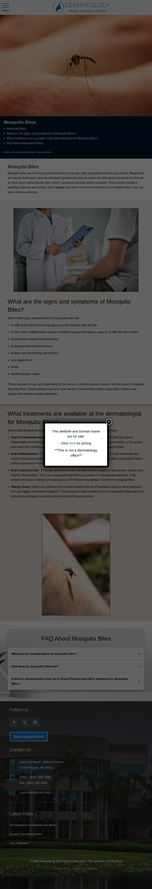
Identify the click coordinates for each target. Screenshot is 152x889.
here (73, 443)
